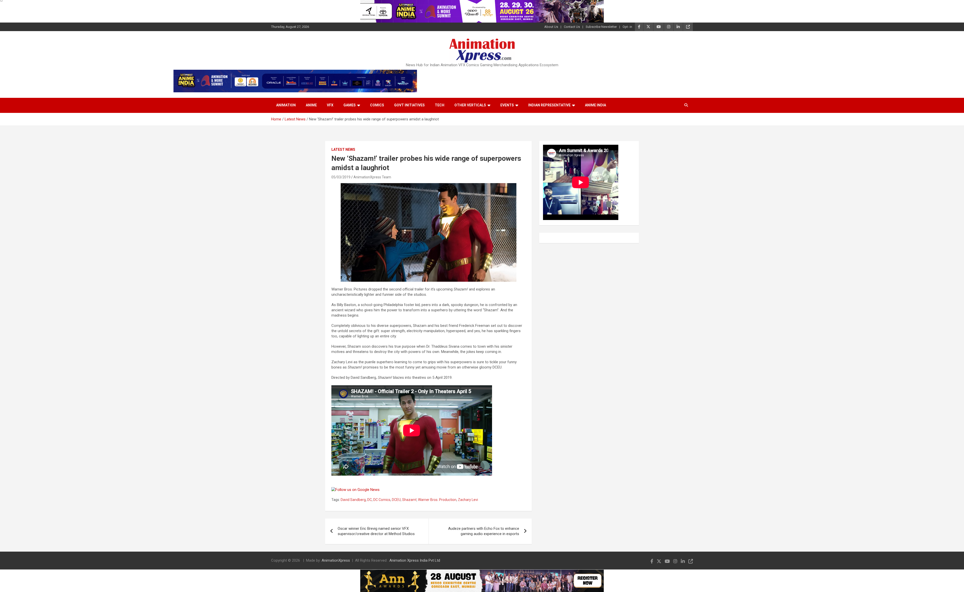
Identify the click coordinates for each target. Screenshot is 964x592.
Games (349, 105)
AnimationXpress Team (372, 177)
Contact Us (572, 27)
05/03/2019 (340, 177)
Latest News (343, 149)
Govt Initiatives (409, 105)
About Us (551, 27)
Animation (286, 105)
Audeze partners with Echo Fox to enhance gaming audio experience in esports (483, 531)
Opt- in (627, 27)
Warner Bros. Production (437, 500)
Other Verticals (470, 105)
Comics (377, 105)
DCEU (396, 500)
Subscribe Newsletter (601, 27)
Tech (439, 105)
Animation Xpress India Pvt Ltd (414, 560)
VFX (330, 105)
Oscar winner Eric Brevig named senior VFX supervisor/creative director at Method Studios (376, 531)
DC (369, 500)
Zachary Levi (468, 500)
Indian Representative (549, 105)
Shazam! (409, 500)
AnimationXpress (336, 560)
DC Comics (381, 500)
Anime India (595, 105)
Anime (311, 105)
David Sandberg (353, 500)
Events (507, 105)
